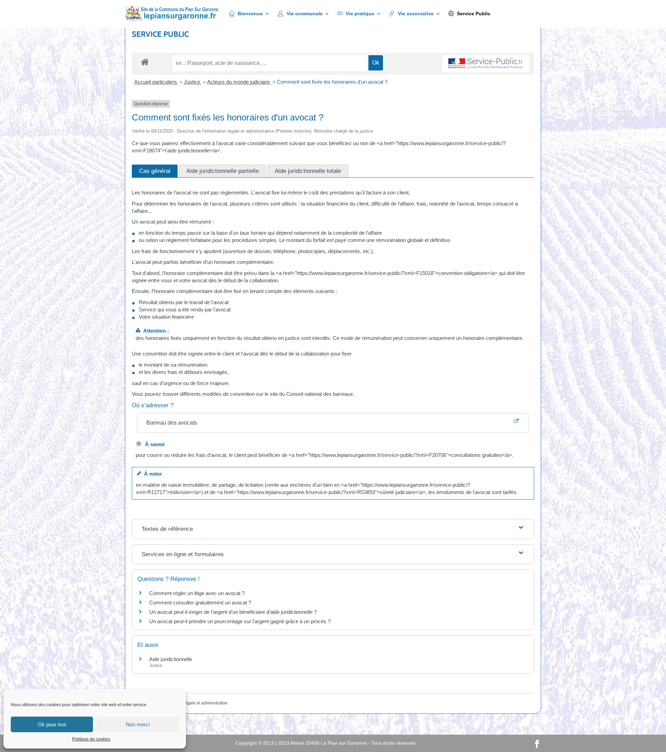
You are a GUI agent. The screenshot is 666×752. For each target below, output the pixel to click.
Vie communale (305, 13)
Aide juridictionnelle (170, 659)
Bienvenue (250, 13)
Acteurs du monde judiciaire (239, 82)
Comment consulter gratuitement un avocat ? (200, 602)
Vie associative (416, 13)
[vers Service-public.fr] (485, 63)
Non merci (138, 724)
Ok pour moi (52, 724)
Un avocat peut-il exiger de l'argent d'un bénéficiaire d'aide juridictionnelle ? (233, 612)
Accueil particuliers (156, 82)
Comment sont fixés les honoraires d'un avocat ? (332, 82)
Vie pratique (360, 13)
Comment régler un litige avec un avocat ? (197, 593)
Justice (193, 82)
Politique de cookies (91, 739)
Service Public (473, 13)
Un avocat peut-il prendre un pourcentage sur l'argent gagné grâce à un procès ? (240, 621)
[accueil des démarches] (145, 61)
